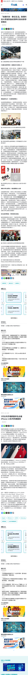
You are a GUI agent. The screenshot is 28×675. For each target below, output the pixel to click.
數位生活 (11, 283)
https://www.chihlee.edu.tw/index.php (11, 261)
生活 (5, 13)
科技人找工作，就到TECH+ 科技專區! (13, 1)
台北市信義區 (10, 294)
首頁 (3, 13)
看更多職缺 (14, 318)
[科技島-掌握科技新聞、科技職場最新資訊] (14, 4)
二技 (23, 265)
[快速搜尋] (26, 5)
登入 (9, 326)
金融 (8, 13)
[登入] (23, 5)
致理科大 (17, 283)
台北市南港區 (10, 306)
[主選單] (1, 5)
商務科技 (4, 283)
